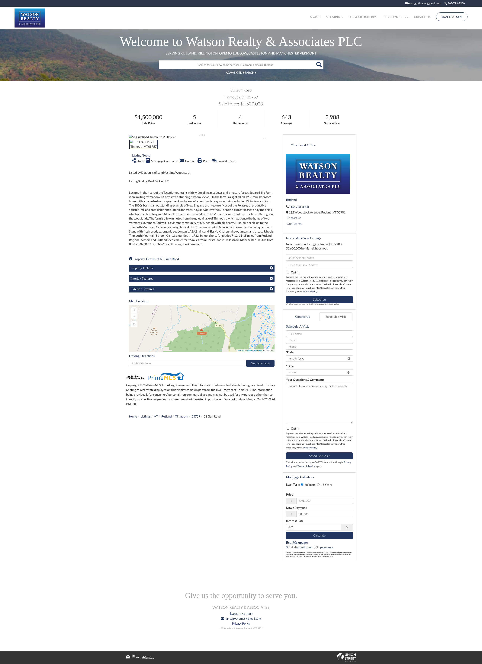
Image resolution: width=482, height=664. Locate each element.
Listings (145, 416)
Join (459, 16)
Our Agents (294, 223)
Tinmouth (181, 416)
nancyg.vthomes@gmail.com (424, 3)
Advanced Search (240, 72)
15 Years (326, 484)
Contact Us (294, 218)
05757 (196, 416)
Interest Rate (295, 521)
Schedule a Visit (336, 316)
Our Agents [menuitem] (422, 16)
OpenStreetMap (254, 350)
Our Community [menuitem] (395, 16)
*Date (290, 352)
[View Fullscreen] (134, 324)
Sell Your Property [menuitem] (362, 16)
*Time (290, 366)
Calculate (319, 535)
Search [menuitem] (315, 16)
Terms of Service (306, 466)
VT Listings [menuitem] (333, 16)
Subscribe (319, 299)
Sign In (446, 16)
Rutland (166, 416)
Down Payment (296, 507)
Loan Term (293, 484)
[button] (318, 64)
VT (156, 416)
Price (289, 494)
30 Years (310, 484)
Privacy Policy (310, 291)
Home (133, 416)
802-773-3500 (456, 3)
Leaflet (240, 350)
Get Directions (260, 363)
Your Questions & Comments (305, 379)
